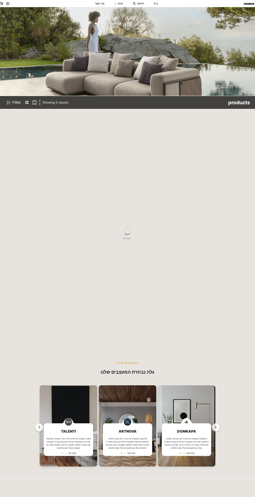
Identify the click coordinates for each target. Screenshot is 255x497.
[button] (68, 453)
